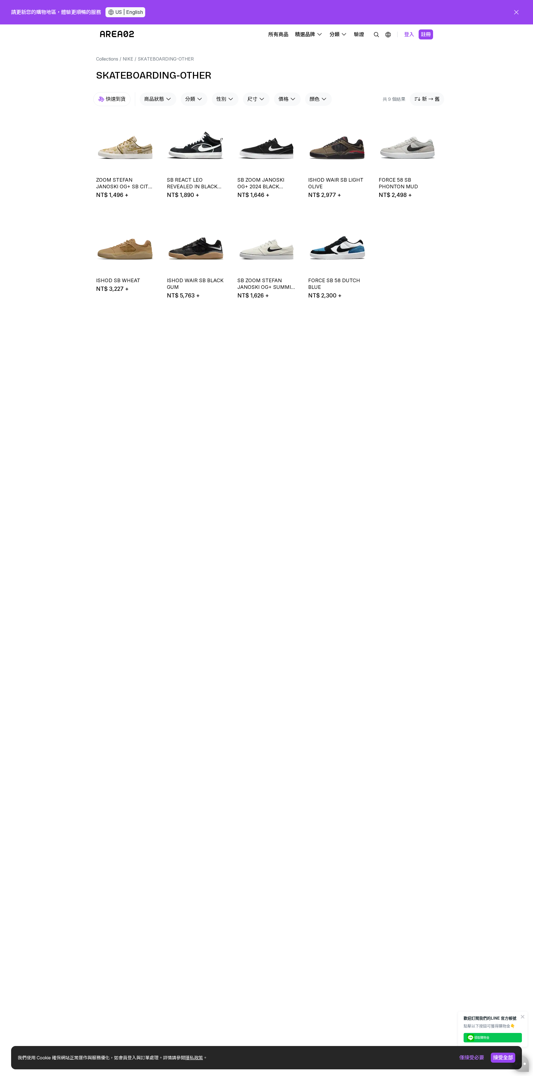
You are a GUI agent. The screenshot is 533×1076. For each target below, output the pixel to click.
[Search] (376, 34)
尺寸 (252, 99)
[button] (388, 34)
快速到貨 (116, 99)
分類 (190, 99)
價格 (283, 99)
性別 (221, 99)
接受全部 (503, 1057)
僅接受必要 (471, 1057)
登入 (409, 34)
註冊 (426, 34)
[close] (516, 12)
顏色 (315, 99)
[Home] (117, 34)
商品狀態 (154, 99)
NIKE (128, 59)
